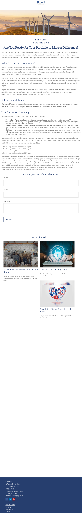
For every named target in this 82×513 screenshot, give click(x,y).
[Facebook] (7, 499)
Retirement (9, 507)
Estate (8, 512)
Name (6, 178)
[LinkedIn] (10, 499)
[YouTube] (13, 499)
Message (7, 201)
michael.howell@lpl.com (14, 496)
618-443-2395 (15, 484)
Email (6, 189)
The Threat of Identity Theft (53, 269)
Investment (9, 509)
